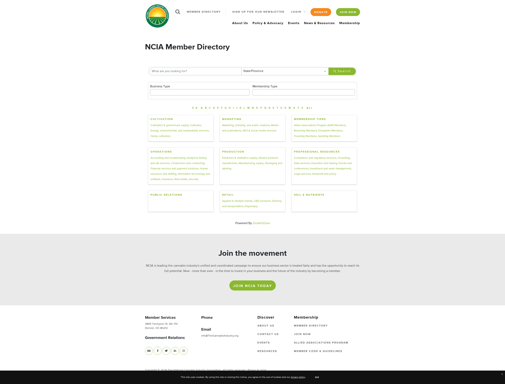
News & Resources (319, 23)
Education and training (324, 163)
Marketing (231, 119)
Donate (321, 12)
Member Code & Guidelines (318, 351)
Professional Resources (317, 151)
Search (344, 71)
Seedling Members (329, 136)
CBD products (262, 201)
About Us (240, 23)
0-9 (195, 108)
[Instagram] (184, 350)
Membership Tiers (310, 119)
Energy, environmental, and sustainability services (180, 130)
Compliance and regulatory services (315, 158)
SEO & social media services (259, 130)
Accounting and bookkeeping (168, 158)
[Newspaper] (149, 351)
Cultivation (162, 119)
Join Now (347, 12)
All (310, 108)
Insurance (167, 179)
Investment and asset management (330, 168)
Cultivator (195, 125)
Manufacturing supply (251, 163)
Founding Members (305, 136)
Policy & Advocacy (267, 23)
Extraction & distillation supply (239, 158)
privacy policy (298, 377)
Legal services (302, 174)
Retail (228, 194)
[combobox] (285, 71)
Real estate (181, 179)
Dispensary (251, 206)
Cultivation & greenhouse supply (170, 125)
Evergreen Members (330, 130)
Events (293, 23)
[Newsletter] (149, 350)
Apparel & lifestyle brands (237, 201)
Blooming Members (305, 130)
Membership (349, 23)
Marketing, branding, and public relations (246, 125)
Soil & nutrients (309, 194)
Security (193, 179)
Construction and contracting (188, 163)
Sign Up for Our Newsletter (258, 11)
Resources (267, 351)
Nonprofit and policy (324, 174)
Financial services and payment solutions (174, 168)
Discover (265, 317)
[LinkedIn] (175, 350)
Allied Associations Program (321, 342)
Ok (317, 377)
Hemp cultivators (160, 136)
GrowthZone (261, 223)
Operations (161, 151)
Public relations (166, 194)
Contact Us (268, 334)
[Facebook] (158, 350)
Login (296, 11)
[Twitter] (166, 350)
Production (233, 151)
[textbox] (152, 91)
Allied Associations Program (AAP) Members (320, 125)
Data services (302, 163)
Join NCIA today (252, 286)
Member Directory (204, 11)
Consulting (344, 158)
